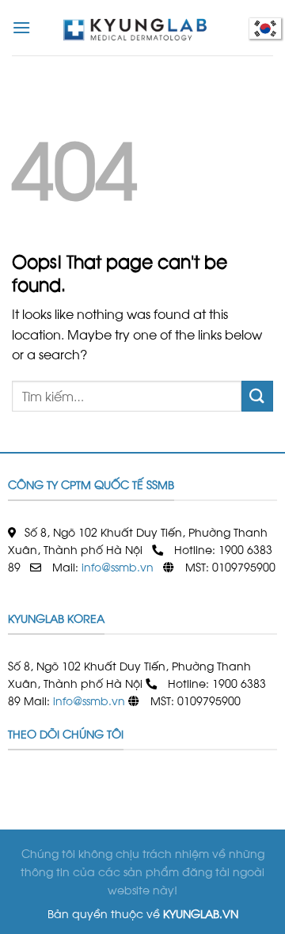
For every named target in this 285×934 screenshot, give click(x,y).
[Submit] (257, 396)
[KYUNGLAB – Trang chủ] (142, 28)
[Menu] (21, 27)
